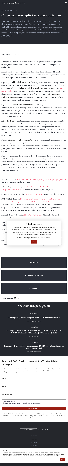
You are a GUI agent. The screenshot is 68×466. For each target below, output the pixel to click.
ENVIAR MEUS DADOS (34, 408)
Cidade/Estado (7, 394)
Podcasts (34, 262)
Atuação (34, 442)
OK (62, 459)
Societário (34, 288)
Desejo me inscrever (9, 401)
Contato (34, 445)
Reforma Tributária (34, 275)
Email (4, 386)
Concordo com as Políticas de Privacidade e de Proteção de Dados (22, 403)
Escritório (34, 436)
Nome (4, 379)
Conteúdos (34, 439)
